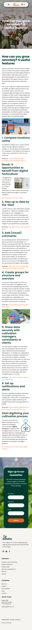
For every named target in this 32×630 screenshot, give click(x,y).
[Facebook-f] (9, 551)
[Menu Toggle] (8, 4)
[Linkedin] (3, 551)
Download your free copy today (12, 198)
